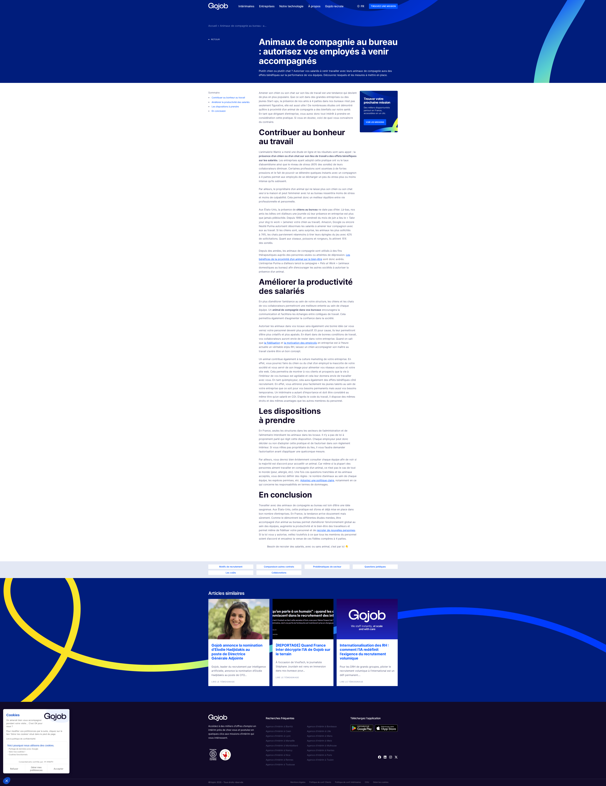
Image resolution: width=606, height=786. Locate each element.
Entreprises (267, 6)
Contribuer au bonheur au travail (228, 97)
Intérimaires (246, 6)
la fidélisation (272, 342)
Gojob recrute (334, 6)
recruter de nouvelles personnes (336, 530)
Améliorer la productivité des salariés (231, 102)
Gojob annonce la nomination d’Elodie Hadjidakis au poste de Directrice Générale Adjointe (236, 652)
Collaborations (279, 572)
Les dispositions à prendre (225, 106)
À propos (314, 6)
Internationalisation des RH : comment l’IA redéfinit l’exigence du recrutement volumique (364, 652)
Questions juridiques (375, 566)
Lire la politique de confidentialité (21, 739)
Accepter (58, 768)
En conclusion (219, 111)
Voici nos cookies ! (17, 751)
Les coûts (231, 572)
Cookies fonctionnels (18, 754)
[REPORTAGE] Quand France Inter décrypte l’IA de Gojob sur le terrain (303, 649)
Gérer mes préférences (36, 768)
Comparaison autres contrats (279, 566)
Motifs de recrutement (230, 566)
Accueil (212, 25)
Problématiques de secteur (327, 566)
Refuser (14, 768)
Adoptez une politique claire (317, 480)
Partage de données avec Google (23, 749)
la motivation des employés (300, 342)
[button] (6, 780)
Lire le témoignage (223, 682)
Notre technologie (291, 6)
